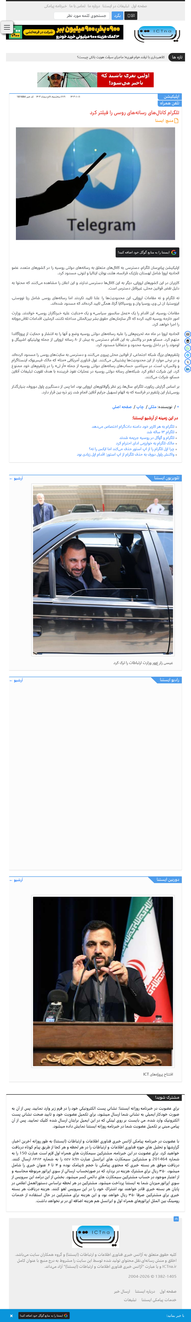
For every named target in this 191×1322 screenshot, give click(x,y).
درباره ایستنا (145, 1291)
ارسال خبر (122, 1291)
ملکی (151, 407)
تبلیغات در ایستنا (115, 6)
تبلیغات (130, 1300)
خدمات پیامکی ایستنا (159, 1300)
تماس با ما (77, 6)
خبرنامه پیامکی (55, 6)
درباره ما (94, 6)
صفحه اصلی (122, 407)
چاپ (139, 407)
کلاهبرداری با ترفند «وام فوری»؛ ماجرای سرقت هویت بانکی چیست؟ (121, 57)
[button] (95, 1315)
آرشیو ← (16, 478)
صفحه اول (139, 6)
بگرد (117, 15)
